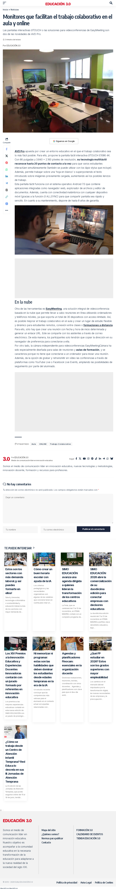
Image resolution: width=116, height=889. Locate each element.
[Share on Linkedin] (6, 214)
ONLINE (43, 521)
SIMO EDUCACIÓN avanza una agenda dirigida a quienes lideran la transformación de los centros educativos (71, 661)
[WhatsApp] (107, 535)
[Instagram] (88, 535)
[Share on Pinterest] (6, 201)
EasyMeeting (54, 347)
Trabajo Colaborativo (60, 521)
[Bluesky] (111, 535)
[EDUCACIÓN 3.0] (58, 3)
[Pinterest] (92, 535)
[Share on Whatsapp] (6, 207)
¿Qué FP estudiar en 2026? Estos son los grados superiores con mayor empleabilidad (99, 742)
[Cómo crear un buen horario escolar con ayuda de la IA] (44, 636)
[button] (5, 3)
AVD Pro (20, 189)
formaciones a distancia (98, 363)
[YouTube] (84, 535)
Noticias (15, 9)
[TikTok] (96, 535)
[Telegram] (103, 535)
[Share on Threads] (6, 228)
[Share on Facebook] (6, 187)
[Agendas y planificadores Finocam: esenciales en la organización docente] (72, 720)
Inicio (5, 9)
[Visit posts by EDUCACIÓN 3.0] (6, 535)
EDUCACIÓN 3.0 (14, 45)
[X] (80, 535)
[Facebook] (76, 535)
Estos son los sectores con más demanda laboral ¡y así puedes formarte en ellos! (14, 657)
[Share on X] (6, 194)
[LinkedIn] (100, 535)
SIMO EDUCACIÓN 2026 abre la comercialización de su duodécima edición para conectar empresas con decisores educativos (100, 665)
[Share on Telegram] (6, 221)
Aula (34, 521)
